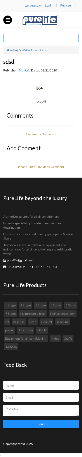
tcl (7, 322)
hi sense (19, 322)
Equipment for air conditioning (25, 338)
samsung (62, 322)
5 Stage (56, 305)
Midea (55, 338)
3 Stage (40, 305)
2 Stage (25, 305)
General (46, 322)
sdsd (45, 50)
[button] (8, 20)
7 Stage (10, 313)
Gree (32, 322)
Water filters (30, 50)
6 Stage (71, 305)
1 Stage (10, 305)
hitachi (42, 330)
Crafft (68, 338)
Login (49, 5)
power (9, 330)
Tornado (11, 347)
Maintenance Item (32, 313)
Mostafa (24, 70)
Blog (15, 50)
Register (66, 5)
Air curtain (26, 330)
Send (41, 424)
